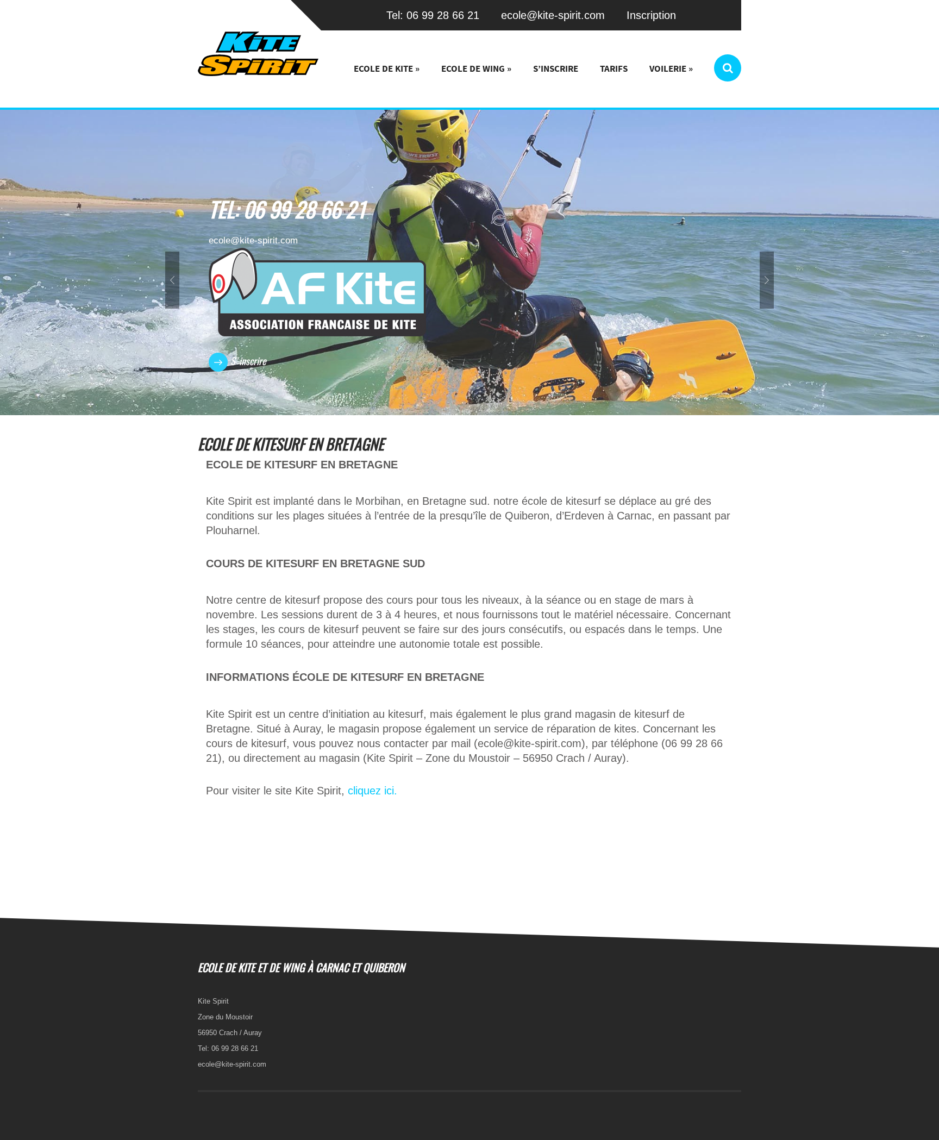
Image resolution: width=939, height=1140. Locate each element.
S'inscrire (248, 362)
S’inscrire (555, 68)
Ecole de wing (476, 68)
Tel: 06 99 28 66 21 (432, 15)
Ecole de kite (387, 68)
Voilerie (671, 68)
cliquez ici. (372, 791)
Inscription (651, 15)
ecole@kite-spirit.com (553, 15)
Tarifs (614, 68)
